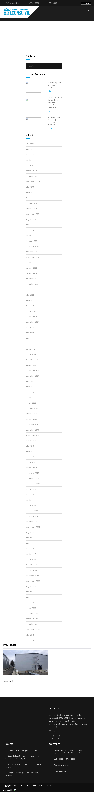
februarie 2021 (32, 360)
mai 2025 (30, 198)
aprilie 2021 (31, 349)
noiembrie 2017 (32, 516)
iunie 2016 (30, 597)
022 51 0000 (34, 3)
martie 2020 (31, 403)
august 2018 (31, 489)
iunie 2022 (30, 300)
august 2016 (31, 586)
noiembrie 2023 (32, 246)
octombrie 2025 (32, 176)
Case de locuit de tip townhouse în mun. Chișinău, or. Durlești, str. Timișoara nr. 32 (23, 757)
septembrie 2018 (33, 484)
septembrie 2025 (33, 181)
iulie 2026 (30, 144)
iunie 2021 (30, 338)
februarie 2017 (32, 565)
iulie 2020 (30, 381)
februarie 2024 (32, 241)
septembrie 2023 (33, 257)
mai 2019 (30, 457)
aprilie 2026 (31, 160)
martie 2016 (31, 608)
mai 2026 (30, 154)
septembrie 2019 (33, 435)
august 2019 (31, 440)
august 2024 (31, 219)
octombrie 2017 (32, 521)
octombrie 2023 (32, 252)
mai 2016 (30, 602)
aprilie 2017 (31, 554)
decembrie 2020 (33, 370)
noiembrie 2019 (32, 424)
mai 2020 (30, 392)
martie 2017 (31, 559)
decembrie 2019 (33, 419)
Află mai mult (55, 731)
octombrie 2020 (32, 376)
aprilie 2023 (31, 262)
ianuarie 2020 (31, 413)
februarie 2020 (32, 408)
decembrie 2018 (33, 467)
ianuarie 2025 (31, 208)
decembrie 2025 (33, 171)
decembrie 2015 (33, 619)
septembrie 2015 (33, 629)
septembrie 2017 (33, 527)
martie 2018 (31, 505)
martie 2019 (31, 462)
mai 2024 (30, 230)
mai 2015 (30, 640)
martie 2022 (31, 311)
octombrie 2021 (32, 322)
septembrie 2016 (33, 581)
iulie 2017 (30, 538)
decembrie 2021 (33, 316)
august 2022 (31, 289)
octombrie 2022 (32, 284)
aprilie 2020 (31, 397)
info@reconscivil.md (13, 3)
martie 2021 (31, 354)
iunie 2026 (30, 149)
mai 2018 (30, 494)
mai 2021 (30, 343)
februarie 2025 (32, 203)
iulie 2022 (30, 295)
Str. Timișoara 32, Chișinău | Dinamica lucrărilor (23, 765)
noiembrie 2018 (32, 473)
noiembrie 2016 (32, 575)
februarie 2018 (32, 511)
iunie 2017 (30, 543)
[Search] (59, 66)
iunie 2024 (30, 225)
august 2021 (31, 327)
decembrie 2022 (33, 273)
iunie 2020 (30, 387)
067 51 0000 (52, 3)
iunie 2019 (30, 451)
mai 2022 (30, 306)
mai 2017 (30, 548)
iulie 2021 (30, 333)
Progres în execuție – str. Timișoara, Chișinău (22, 774)
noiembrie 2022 (32, 279)
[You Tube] (78, 3)
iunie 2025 (30, 192)
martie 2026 (31, 165)
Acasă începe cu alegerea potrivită (22, 750)
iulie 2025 (30, 187)
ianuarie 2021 (31, 365)
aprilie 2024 (31, 235)
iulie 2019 (30, 446)
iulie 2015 (30, 635)
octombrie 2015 (32, 624)
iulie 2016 (30, 592)
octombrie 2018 (32, 478)
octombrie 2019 (32, 430)
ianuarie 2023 (31, 268)
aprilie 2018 (31, 500)
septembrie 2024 (33, 214)
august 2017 (31, 532)
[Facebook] (72, 3)
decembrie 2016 (33, 570)
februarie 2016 (32, 613)
